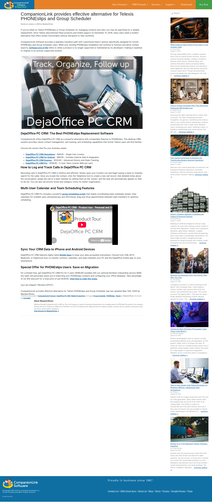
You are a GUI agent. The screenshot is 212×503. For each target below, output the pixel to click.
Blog (151, 491)
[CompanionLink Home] (17, 4)
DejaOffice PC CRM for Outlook (40, 157)
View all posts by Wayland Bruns (46, 311)
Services (156, 4)
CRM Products (139, 4)
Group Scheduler (100, 296)
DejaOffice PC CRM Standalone (40, 154)
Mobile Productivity (78, 296)
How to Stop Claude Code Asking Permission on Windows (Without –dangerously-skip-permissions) (189, 387)
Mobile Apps (66, 255)
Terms (157, 491)
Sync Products (119, 4)
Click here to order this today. (84, 279)
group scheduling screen (74, 194)
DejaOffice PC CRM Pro (36, 163)
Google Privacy (178, 491)
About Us (142, 491)
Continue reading (181, 76)
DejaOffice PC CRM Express (39, 160)
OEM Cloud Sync (128, 491)
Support (170, 4)
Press (189, 491)
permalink (26, 298)
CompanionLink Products (47, 296)
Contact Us (113, 491)
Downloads (186, 4)
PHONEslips (110, 296)
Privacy (165, 491)
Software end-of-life (38, 48)
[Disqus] (82, 349)
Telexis (118, 296)
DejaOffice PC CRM (63, 296)
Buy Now (203, 4)
